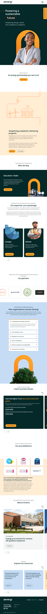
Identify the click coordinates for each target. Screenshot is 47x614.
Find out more (8, 190)
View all (42, 393)
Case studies (21, 151)
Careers (15, 606)
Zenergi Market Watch (44, 13)
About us (12, 151)
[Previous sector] (39, 193)
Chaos (42, 612)
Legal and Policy (16, 604)
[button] (8, 592)
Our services (23, 79)
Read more (9, 546)
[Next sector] (42, 193)
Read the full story (11, 425)
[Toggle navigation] (42, 2)
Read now (9, 585)
